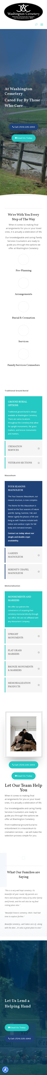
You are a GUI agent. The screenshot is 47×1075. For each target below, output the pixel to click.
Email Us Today (24, 138)
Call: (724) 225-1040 (24, 127)
